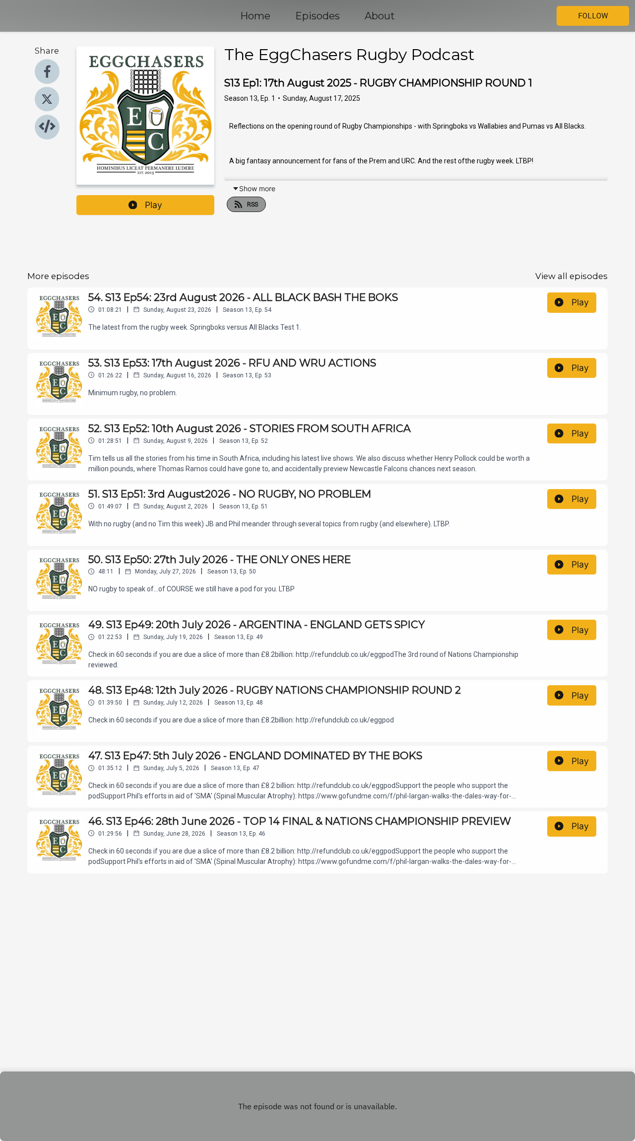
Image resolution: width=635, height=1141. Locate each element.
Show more (257, 188)
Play (153, 205)
